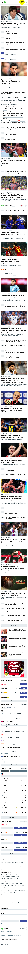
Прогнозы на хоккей (15, 876)
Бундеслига (15, 864)
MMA (2, 897)
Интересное (4, 869)
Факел (5, 812)
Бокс (6, 897)
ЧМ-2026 (21, 862)
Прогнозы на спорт (6, 872)
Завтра (7, 874)
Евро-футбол (3, 946)
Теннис (3, 899)
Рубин (5, 795)
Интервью (10, 869)
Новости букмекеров (5, 883)
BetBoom (17, 885)
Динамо (5, 792)
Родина (5, 807)
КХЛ (2, 890)
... (24, 3)
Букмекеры (4, 881)
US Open (3, 906)
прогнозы (17, 97)
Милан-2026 (4, 910)
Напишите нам (22, 928)
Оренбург (6, 797)
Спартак (6, 780)
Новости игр (4, 915)
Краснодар (6, 778)
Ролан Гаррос (18, 902)
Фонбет (12, 885)
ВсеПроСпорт (9, 946)
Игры (2, 913)
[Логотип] (5, 2)
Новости (10, 910)
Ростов (5, 802)
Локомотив (6, 810)
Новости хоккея (21, 890)
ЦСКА (5, 783)
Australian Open (4, 902)
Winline (13, 883)
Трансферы (3, 868)
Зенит (5, 785)
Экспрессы (12, 874)
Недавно (9, 707)
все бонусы (23, 680)
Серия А (10, 864)
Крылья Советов (7, 805)
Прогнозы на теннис (14, 878)
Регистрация (20, 827)
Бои (2, 894)
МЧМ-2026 (14, 890)
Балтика (5, 790)
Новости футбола (5, 866)
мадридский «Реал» (11, 102)
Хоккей (3, 888)
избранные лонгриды (16, 122)
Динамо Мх (6, 787)
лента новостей (14, 121)
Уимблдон (11, 902)
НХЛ (5, 890)
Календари (19, 866)
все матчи (24, 704)
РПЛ (25, 100)
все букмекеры (23, 821)
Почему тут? (7, 827)
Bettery (22, 885)
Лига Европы (15, 862)
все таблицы (23, 768)
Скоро (14, 707)
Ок (23, 921)
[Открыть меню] (2, 2)
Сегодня (3, 874)
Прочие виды (4, 908)
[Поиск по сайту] (26, 2)
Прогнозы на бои (5, 878)
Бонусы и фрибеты (5, 885)
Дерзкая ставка (19, 874)
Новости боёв (11, 897)
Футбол (3, 860)
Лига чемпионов (20, 102)
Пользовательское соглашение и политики (9, 939)
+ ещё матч (4, 762)
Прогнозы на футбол (11, 868)
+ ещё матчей (4, 753)
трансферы (4, 102)
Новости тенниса (5, 904)
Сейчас (3, 707)
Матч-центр (12, 866)
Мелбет (17, 883)
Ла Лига (6, 864)
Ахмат (5, 800)
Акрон (5, 814)
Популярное (20, 868)
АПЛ (2, 864)
